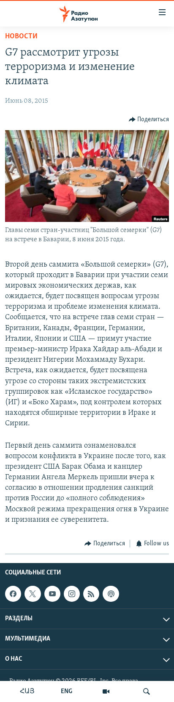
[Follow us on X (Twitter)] (32, 594)
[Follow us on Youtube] (52, 594)
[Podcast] (111, 594)
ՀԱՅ (27, 691)
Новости (21, 36)
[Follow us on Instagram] (72, 594)
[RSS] (91, 594)
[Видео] (106, 691)
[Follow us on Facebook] (13, 594)
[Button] (149, 119)
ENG (66, 691)
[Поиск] (146, 691)
